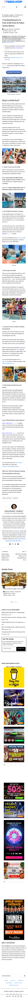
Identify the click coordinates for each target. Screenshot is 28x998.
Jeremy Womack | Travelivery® (12, 29)
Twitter (9, 466)
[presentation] (14, 579)
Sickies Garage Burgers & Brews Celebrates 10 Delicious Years (6, 556)
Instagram (16, 466)
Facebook (4, 466)
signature (4, 233)
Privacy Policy (18, 983)
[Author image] (3, 29)
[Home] (2, 15)
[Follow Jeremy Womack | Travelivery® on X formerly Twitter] (12, 544)
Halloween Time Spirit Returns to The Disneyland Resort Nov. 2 (20, 556)
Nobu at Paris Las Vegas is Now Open (13, 589)
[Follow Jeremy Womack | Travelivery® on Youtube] (18, 544)
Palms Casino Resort (7, 423)
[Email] (21, 996)
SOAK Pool (15, 498)
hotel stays (20, 238)
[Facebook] (13, 996)
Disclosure (9, 983)
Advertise (20, 980)
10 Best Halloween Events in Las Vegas (11, 622)
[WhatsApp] (18, 996)
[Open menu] (25, 7)
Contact (13, 980)
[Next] (24, 586)
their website (18, 462)
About (6, 980)
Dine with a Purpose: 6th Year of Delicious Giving (14, 617)
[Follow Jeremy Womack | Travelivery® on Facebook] (10, 544)
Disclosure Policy (9, 42)
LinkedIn (16, 531)
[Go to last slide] (4, 586)
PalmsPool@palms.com (8, 363)
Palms (17, 349)
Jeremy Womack (14, 985)
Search (25, 976)
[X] (16, 996)
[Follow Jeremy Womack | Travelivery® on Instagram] (15, 544)
